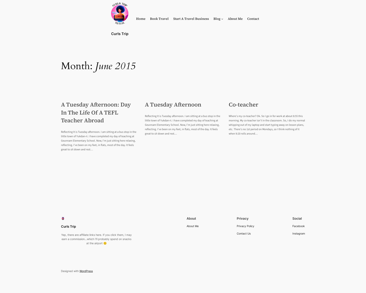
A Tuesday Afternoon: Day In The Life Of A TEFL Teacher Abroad (96, 112)
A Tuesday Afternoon (173, 104)
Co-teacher (243, 104)
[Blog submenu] (222, 19)
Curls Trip (119, 33)
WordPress (86, 271)
